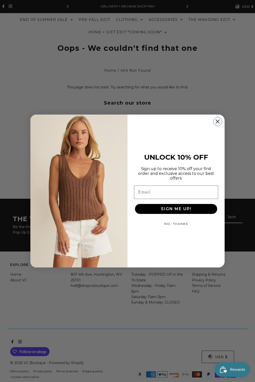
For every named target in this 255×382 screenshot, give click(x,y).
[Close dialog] (217, 121)
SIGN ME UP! (176, 208)
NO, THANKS (176, 224)
